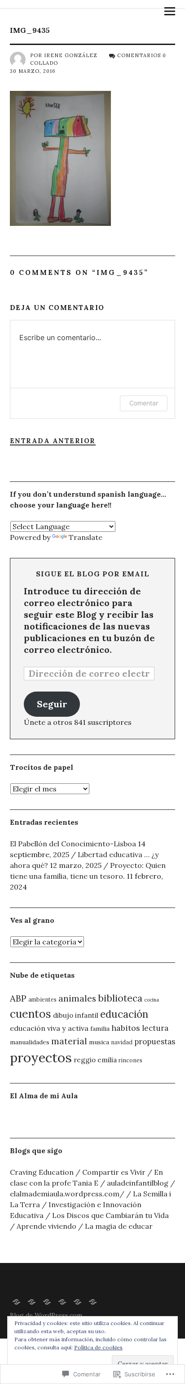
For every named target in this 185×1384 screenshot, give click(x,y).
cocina (151, 1000)
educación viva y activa (49, 1028)
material (69, 1041)
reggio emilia (95, 1060)
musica (99, 1042)
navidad (121, 1042)
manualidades (29, 1042)
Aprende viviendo (46, 1226)
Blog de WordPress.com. (47, 1315)
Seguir (52, 704)
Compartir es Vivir (113, 1172)
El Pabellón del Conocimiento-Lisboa (73, 843)
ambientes (42, 999)
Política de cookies (98, 1347)
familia (100, 1029)
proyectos (41, 1057)
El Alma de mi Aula (44, 1095)
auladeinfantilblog (137, 1182)
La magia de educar (119, 1226)
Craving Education (42, 1172)
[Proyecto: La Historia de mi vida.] (16, 1301)
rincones (130, 1060)
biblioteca (120, 998)
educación (124, 1013)
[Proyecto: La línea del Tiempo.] (93, 1301)
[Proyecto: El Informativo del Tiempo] (32, 1301)
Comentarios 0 (141, 55)
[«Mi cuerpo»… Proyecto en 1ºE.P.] (62, 1301)
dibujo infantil (75, 1015)
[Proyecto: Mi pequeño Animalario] (77, 1301)
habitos (125, 1028)
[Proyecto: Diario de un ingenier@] (47, 1301)
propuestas (154, 1042)
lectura (155, 1028)
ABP (18, 998)
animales (77, 998)
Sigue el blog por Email (93, 573)
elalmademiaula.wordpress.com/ (67, 1193)
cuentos (30, 1014)
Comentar (143, 403)
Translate (85, 537)
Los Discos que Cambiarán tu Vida (110, 1215)
